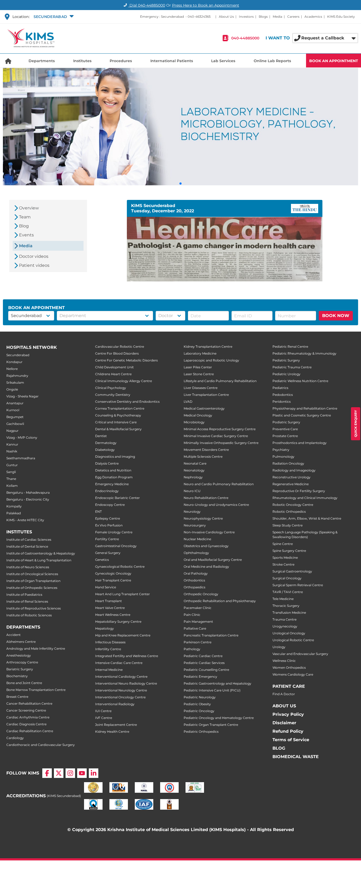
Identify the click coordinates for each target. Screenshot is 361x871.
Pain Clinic (192, 615)
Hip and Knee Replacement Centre (122, 635)
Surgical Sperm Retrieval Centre (297, 585)
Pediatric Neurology (200, 697)
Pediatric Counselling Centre (206, 670)
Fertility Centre (107, 539)
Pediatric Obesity (197, 704)
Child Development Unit (114, 367)
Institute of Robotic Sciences (29, 615)
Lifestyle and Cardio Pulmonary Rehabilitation (220, 381)
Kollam (12, 486)
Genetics (102, 560)
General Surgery (108, 553)
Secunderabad (17, 355)
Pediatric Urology (286, 374)
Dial (146, 5)
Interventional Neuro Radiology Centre (126, 683)
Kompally (14, 506)
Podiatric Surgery (286, 422)
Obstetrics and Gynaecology (206, 546)
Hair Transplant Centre (113, 580)
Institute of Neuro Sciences (27, 567)
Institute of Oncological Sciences (32, 574)
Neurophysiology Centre (203, 518)
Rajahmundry (17, 376)
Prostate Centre (285, 436)
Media (277, 17)
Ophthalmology (196, 553)
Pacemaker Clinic (197, 608)
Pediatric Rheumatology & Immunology (304, 353)
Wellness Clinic (284, 661)
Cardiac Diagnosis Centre (26, 724)
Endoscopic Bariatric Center (117, 498)
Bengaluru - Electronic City (27, 499)
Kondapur (14, 362)
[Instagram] (70, 773)
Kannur (12, 444)
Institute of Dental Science (27, 546)
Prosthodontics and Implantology (299, 443)
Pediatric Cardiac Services (204, 663)
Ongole (12, 389)
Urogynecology (284, 626)
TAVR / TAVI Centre (287, 592)
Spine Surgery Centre (289, 551)
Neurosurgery (195, 525)
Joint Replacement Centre (116, 725)
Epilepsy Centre (107, 518)
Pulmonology (283, 457)
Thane (11, 479)
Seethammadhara (20, 458)
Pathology (192, 649)
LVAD (188, 402)
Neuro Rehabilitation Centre (206, 498)
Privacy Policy (288, 714)
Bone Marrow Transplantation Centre (36, 690)
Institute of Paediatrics (24, 595)
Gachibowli (15, 424)
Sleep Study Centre (287, 525)
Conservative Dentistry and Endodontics (127, 402)
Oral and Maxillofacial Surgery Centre (213, 560)
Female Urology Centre (113, 532)
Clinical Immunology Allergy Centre (123, 381)
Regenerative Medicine (290, 484)
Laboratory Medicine (200, 353)
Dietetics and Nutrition (113, 470)
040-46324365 (199, 17)
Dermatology (106, 443)
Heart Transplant (108, 601)
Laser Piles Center (198, 367)
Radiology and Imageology (294, 470)
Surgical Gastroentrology (292, 571)
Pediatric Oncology (199, 711)
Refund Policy (287, 731)
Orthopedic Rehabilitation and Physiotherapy (220, 601)
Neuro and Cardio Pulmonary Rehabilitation (219, 484)
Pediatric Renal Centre (290, 347)
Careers (293, 17)
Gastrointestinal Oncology (116, 546)
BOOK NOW (335, 315)
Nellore (12, 369)
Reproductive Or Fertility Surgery (298, 491)
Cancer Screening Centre (26, 710)
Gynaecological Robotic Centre (120, 567)
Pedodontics (282, 395)
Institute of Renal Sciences (27, 601)
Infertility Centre (108, 649)
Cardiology (15, 738)
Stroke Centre (283, 564)
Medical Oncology (198, 415)
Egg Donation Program (114, 477)
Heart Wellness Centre (112, 615)
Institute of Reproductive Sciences (33, 608)
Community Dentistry (112, 395)
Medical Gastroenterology (204, 408)
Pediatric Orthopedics (201, 732)
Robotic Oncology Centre (292, 505)
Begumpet (15, 417)
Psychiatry (280, 450)
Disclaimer (284, 722)
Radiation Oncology (288, 463)
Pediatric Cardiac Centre (203, 656)
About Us (226, 17)
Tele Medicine (283, 599)
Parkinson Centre (197, 642)
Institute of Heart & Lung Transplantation (38, 560)
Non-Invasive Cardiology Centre (209, 532)
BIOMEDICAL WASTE (295, 756)
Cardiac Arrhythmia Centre (27, 717)
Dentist (101, 436)
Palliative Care (195, 628)
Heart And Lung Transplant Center (122, 594)
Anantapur (15, 403)
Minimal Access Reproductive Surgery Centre (220, 429)
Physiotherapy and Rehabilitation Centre (304, 408)
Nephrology (193, 477)
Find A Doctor (283, 694)
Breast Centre (17, 697)
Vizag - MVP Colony (21, 437)
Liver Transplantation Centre (206, 395)
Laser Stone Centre (199, 374)
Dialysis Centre (107, 463)
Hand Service (105, 587)
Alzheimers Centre (21, 642)
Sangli (11, 472)
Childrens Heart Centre (113, 374)
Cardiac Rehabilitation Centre (29, 731)
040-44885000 (245, 38)
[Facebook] (47, 773)
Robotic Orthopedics (289, 512)
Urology (278, 647)
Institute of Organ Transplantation (33, 581)
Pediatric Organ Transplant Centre (211, 725)
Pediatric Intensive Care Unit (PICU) (212, 690)
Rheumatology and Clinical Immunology (304, 498)
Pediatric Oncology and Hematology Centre (219, 718)
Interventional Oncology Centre (120, 697)
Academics (313, 17)
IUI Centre (103, 711)
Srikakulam (15, 382)
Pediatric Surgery (286, 360)
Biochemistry (17, 676)
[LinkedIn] (93, 773)
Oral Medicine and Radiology (206, 567)
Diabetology (105, 450)
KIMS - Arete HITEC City (25, 520)
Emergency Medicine (112, 484)
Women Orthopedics (289, 668)
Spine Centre (282, 544)
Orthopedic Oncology (201, 594)
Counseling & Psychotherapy (118, 415)
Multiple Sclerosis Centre (203, 457)
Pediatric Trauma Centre (292, 367)
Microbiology (194, 422)
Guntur (12, 465)
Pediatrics (280, 388)
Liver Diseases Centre (200, 388)
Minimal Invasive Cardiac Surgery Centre (216, 436)
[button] (53, 16)
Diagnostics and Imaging (115, 457)
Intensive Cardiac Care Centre (118, 663)
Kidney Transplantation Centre (208, 347)
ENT (98, 512)
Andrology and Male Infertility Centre (35, 648)
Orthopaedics (194, 587)
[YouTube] (82, 773)
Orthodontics (194, 580)
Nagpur (12, 431)
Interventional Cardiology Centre (121, 677)
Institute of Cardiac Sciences (28, 540)
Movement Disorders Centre (206, 450)
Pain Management (198, 622)
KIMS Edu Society (341, 17)
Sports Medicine (285, 558)
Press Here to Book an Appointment (205, 5)
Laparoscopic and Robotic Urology (211, 360)
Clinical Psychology (110, 388)
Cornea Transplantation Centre (119, 408)
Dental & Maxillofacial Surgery (118, 429)
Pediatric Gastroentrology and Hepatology (217, 683)
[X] (58, 773)
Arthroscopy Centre (22, 662)
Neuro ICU (192, 491)
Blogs (263, 17)
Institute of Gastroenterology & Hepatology (40, 553)
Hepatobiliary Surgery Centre (118, 622)
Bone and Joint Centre (24, 683)
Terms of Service (290, 739)
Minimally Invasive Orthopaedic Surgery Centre (221, 443)
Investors (246, 17)
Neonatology (194, 470)
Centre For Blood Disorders (117, 353)
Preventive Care (285, 429)
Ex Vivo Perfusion (109, 525)
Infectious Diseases (110, 642)
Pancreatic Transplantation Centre (211, 635)
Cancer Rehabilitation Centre (29, 703)
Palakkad (13, 513)
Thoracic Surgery (285, 606)
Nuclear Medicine (197, 539)
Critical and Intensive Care (116, 422)
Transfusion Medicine (289, 613)
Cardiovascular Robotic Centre (119, 347)
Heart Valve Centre (110, 608)
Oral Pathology (196, 573)
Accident (13, 635)
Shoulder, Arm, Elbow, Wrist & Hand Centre (306, 518)
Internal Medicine (109, 670)
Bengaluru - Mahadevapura (28, 492)
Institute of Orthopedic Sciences (31, 588)
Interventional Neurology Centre (121, 690)
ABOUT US (284, 705)
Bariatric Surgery (19, 669)
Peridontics (281, 402)
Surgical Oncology (287, 578)
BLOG (278, 748)
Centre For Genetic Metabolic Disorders (126, 360)
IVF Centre (103, 718)
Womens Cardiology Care (292, 674)
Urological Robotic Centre (293, 640)
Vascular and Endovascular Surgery (300, 654)
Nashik (11, 451)
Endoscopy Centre (110, 505)
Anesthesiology (18, 655)
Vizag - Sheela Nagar (22, 396)
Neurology (192, 512)
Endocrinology (107, 491)
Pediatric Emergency (200, 677)
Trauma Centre (284, 619)
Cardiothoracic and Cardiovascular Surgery (40, 745)
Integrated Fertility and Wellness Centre (126, 656)
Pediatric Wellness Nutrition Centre (300, 381)
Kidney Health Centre (112, 732)
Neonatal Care (195, 463)
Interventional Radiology (115, 704)
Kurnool (12, 410)
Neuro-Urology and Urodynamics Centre (216, 505)
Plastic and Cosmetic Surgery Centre (301, 415)
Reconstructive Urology (291, 477)
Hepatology (104, 628)
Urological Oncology (288, 633)
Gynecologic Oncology (113, 573)
